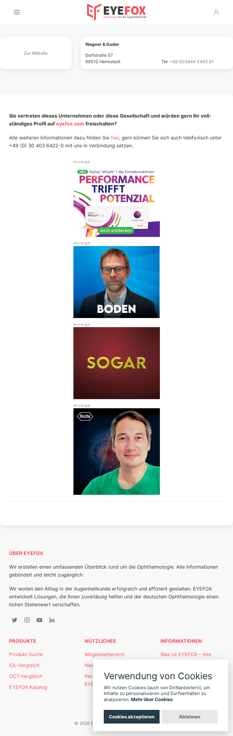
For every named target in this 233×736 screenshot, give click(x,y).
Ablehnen (189, 717)
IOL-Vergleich (24, 665)
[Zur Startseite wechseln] (117, 12)
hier (115, 138)
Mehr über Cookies (152, 699)
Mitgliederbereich (105, 654)
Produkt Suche (26, 654)
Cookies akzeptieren (131, 717)
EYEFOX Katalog (28, 687)
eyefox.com (70, 124)
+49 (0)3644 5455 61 (192, 61)
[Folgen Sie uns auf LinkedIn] (51, 619)
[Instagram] (27, 619)
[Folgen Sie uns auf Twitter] (14, 619)
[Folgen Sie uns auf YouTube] (39, 619)
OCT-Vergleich (25, 676)
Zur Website (36, 53)
